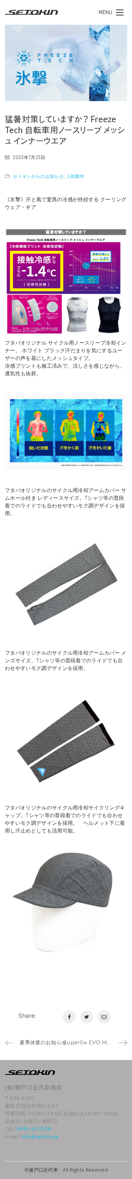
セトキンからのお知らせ (38, 176)
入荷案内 (75, 176)
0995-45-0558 (34, 1129)
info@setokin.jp (40, 1136)
